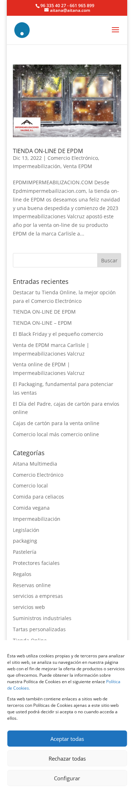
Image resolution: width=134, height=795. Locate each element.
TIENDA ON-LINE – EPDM (42, 322)
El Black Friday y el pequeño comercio (58, 333)
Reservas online (32, 585)
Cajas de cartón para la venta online (56, 423)
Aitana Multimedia (35, 463)
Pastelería (24, 551)
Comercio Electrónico (73, 157)
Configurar (67, 778)
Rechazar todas (67, 758)
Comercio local (30, 485)
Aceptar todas (67, 738)
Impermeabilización (36, 166)
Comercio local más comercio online (56, 434)
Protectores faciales (36, 563)
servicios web (29, 607)
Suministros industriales (42, 618)
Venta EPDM (77, 166)
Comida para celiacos (38, 496)
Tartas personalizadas (39, 629)
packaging (25, 540)
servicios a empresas (38, 595)
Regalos (22, 574)
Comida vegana (31, 507)
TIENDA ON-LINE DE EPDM (48, 151)
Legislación (26, 530)
